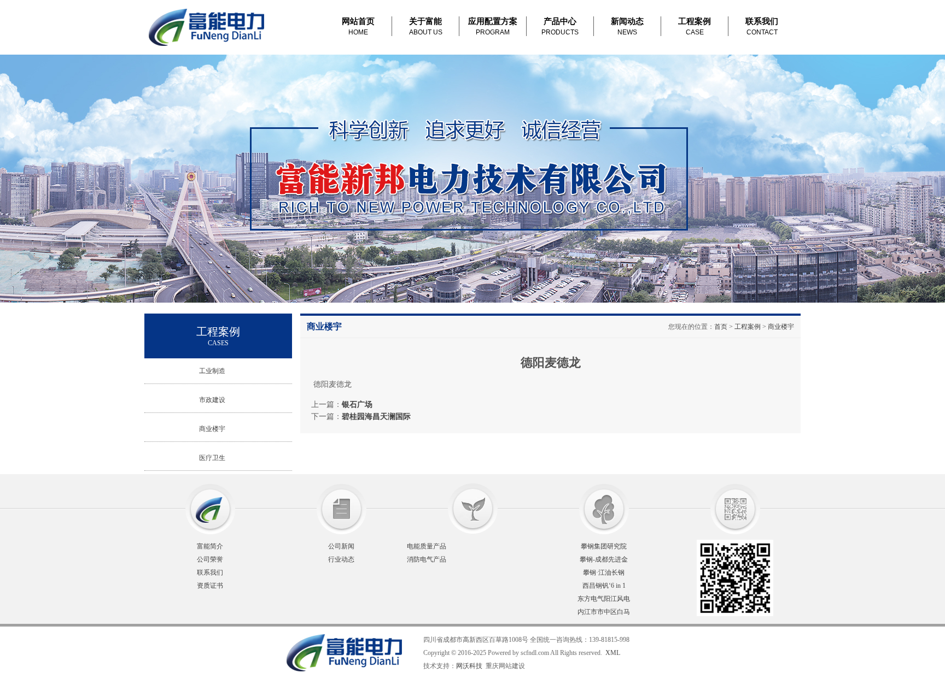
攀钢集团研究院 (604, 546)
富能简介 (210, 546)
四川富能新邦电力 (275, 652)
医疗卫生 (212, 458)
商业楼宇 (212, 429)
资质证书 (210, 585)
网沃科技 (469, 666)
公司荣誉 (210, 559)
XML (612, 653)
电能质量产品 (426, 546)
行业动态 (341, 559)
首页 (720, 326)
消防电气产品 (426, 559)
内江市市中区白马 (604, 612)
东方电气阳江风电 (604, 599)
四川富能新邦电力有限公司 (208, 27)
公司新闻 (341, 546)
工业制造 (212, 371)
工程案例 (747, 326)
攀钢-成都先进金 (604, 559)
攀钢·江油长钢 (604, 572)
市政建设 (212, 400)
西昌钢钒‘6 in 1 (604, 585)
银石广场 (357, 404)
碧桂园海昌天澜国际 (376, 416)
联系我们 (210, 572)
